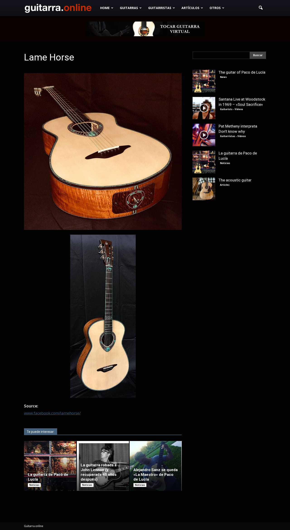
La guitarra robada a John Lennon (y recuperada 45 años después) (98, 472)
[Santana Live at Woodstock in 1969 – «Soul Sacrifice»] (204, 108)
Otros (215, 8)
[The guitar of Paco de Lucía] (204, 81)
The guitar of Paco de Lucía (242, 72)
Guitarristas (159, 8)
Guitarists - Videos (231, 109)
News (223, 77)
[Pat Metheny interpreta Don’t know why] (204, 135)
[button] (260, 7)
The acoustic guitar (235, 180)
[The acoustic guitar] (204, 189)
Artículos (190, 8)
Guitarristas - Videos (233, 136)
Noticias (34, 485)
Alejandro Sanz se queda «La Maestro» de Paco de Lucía (155, 474)
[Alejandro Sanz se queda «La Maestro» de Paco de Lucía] (156, 466)
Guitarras (129, 8)
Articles (225, 184)
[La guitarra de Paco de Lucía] (50, 466)
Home (105, 8)
